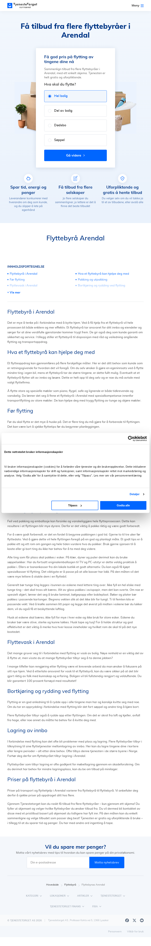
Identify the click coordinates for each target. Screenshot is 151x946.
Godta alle (123, 505)
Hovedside (52, 885)
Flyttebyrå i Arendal (23, 273)
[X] (134, 920)
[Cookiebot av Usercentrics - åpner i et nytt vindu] (131, 438)
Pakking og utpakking (92, 279)
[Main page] (24, 5)
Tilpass (72, 505)
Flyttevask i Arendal (23, 285)
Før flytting (17, 279)
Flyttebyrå (70, 885)
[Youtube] (142, 920)
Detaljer (135, 494)
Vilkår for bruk (135, 931)
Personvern (115, 931)
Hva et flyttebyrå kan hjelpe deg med (103, 273)
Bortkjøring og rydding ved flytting (101, 285)
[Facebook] (127, 920)
